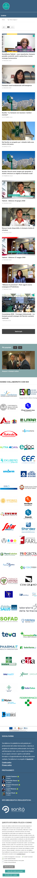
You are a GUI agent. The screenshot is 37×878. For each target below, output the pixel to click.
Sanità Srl (30, 759)
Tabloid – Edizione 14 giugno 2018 (13, 201)
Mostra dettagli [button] (9, 866)
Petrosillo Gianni (11, 780)
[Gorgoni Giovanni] (3, 785)
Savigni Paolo (10, 793)
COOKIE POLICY (21, 854)
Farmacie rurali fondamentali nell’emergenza (17, 85)
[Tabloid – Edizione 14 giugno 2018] (18, 189)
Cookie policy (6, 762)
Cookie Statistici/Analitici (9, 858)
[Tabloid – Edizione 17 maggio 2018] (18, 246)
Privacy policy (7, 765)
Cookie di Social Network (10, 862)
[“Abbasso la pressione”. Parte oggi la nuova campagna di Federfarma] (18, 273)
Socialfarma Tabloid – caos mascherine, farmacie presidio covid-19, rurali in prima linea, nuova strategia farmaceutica (18, 56)
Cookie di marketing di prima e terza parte (14, 860)
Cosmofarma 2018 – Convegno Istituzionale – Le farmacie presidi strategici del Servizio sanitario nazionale (18, 316)
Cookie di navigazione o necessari (12, 856)
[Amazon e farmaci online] (18, 360)
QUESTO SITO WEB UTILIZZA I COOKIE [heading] (17, 822)
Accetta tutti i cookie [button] (11, 875)
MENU (4, 15)
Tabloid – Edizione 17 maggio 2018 (13, 257)
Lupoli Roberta (11, 789)
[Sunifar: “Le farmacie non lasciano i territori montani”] (18, 101)
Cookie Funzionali (28, 856)
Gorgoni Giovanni (12, 784)
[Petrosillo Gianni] (3, 781)
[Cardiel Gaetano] (3, 777)
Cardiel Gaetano (11, 776)
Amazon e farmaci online (10, 371)
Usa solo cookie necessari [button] (15, 871)
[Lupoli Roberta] (3, 789)
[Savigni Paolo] (3, 793)
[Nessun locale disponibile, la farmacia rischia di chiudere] (18, 217)
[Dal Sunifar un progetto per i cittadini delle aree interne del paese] (18, 131)
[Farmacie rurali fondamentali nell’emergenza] (18, 74)
